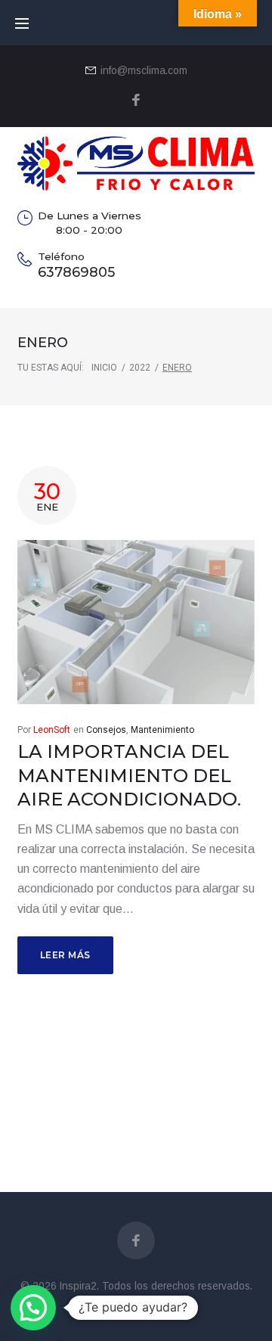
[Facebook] (136, 101)
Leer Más (65, 955)
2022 (139, 367)
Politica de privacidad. (136, 1304)
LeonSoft (51, 730)
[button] (33, 1307)
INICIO (104, 367)
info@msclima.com (143, 70)
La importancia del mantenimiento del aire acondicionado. (129, 775)
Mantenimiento (162, 730)
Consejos (106, 730)
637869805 (76, 272)
